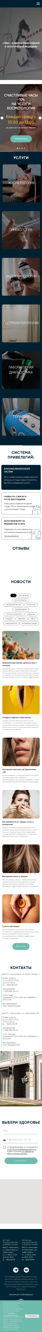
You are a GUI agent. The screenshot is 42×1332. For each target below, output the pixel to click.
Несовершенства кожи (13, 604)
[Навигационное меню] (38, 4)
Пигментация (30, 604)
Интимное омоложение (14, 614)
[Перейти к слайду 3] (22, 148)
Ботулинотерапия (21, 600)
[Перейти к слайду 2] (19, 148)
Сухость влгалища (10, 926)
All (13, 595)
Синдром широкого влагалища (16, 718)
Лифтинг (33, 618)
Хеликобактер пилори (29, 623)
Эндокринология (20, 276)
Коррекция (21, 618)
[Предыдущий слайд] (2, 118)
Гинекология (21, 230)
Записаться (21, 1161)
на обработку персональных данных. (20, 1153)
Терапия (21, 417)
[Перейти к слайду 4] (24, 148)
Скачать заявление (11, 536)
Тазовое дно (31, 614)
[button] (21, 138)
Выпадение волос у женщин (15, 876)
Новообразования (21, 609)
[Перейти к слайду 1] (17, 148)
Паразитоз (9, 618)
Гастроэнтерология (21, 323)
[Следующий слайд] (40, 118)
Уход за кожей (24, 595)
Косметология (22, 183)
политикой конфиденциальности (21, 1149)
